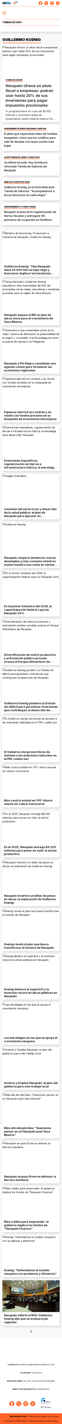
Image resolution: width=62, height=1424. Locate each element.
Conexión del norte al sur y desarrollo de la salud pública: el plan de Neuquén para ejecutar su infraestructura (30, 514)
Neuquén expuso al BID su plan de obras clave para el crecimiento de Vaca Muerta (28, 318)
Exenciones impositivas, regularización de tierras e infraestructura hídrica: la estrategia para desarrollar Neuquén (30, 466)
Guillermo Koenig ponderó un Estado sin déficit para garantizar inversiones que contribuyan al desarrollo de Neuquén (31, 708)
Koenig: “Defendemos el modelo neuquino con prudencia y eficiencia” (30, 1272)
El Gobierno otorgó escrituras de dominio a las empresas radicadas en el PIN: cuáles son (30, 755)
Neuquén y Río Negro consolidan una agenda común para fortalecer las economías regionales (30, 367)
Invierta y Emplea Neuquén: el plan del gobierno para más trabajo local (31, 1084)
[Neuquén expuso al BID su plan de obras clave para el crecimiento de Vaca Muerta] (31, 296)
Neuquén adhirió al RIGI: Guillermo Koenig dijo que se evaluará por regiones (28, 1319)
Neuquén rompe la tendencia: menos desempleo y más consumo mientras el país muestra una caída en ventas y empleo (30, 563)
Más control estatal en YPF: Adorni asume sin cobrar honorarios (28, 802)
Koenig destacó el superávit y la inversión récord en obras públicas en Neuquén (30, 993)
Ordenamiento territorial (20, 207)
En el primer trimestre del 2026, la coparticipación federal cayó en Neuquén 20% (28, 610)
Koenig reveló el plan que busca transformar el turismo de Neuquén (29, 946)
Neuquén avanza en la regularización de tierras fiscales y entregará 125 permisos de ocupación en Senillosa (30, 215)
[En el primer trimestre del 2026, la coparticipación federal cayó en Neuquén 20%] (31, 587)
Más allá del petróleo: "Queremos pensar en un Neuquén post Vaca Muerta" (27, 1131)
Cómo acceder (14, 80)
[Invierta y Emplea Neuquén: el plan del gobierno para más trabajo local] (31, 1064)
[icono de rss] (58, 3)
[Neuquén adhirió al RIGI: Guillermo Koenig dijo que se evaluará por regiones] (31, 1296)
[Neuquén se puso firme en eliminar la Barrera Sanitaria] (31, 1157)
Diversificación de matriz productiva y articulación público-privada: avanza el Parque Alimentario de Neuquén (30, 660)
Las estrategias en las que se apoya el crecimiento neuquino (30, 1039)
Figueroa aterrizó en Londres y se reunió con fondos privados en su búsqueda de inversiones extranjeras (30, 415)
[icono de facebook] (40, 3)
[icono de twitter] (46, 3)
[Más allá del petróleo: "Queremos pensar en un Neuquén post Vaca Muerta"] (31, 1109)
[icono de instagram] (52, 3)
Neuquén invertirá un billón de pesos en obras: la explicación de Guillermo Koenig (30, 899)
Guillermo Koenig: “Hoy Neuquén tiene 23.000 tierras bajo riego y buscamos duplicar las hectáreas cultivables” (27, 271)
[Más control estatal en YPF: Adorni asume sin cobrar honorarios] (31, 781)
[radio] (6, 3)
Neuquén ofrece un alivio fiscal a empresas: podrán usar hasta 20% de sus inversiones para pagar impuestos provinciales (29, 95)
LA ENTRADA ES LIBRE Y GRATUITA (22, 157)
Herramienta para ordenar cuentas (25, 129)
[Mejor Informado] (31, 12)
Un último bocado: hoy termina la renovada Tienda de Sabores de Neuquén (25, 166)
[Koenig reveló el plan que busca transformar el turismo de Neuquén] (31, 925)
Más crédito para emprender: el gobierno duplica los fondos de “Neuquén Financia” (26, 1225)
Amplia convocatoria (17, 182)
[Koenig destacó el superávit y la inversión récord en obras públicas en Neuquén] (31, 970)
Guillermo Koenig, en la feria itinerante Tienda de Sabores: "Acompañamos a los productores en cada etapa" (29, 191)
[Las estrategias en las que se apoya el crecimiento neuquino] (31, 1019)
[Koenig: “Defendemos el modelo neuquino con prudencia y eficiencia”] (31, 1251)
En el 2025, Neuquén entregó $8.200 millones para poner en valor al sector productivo (30, 850)
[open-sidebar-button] (4, 13)
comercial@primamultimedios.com (31, 1365)
